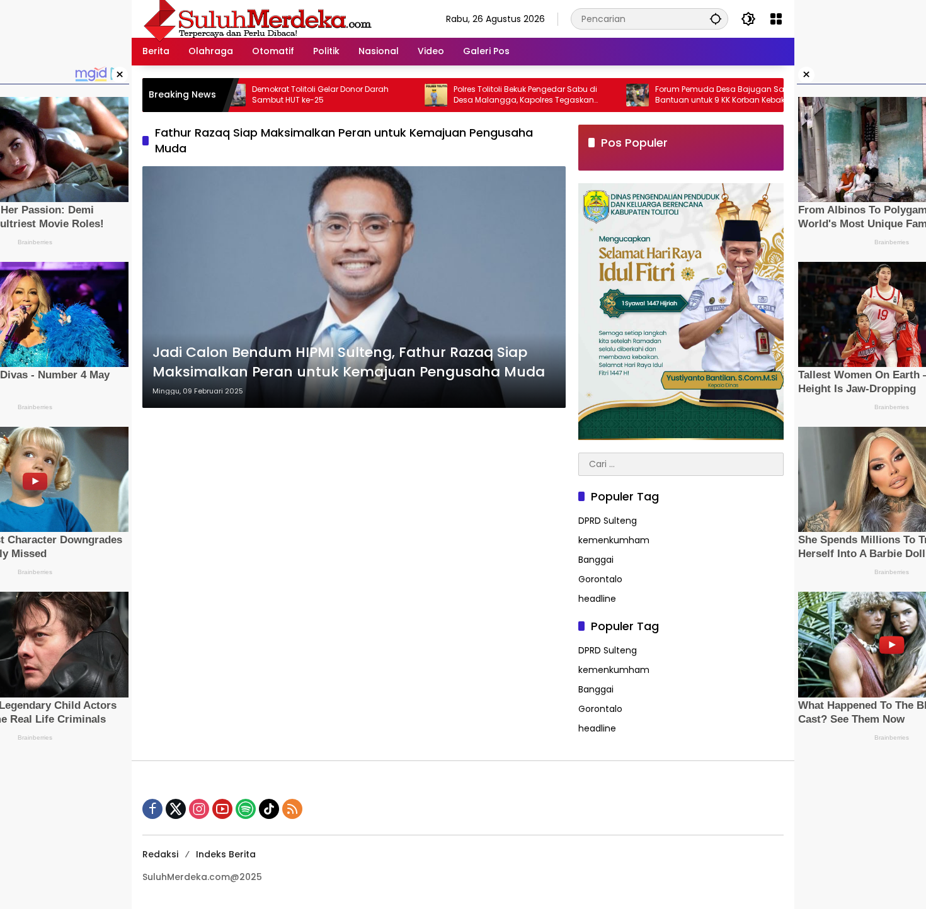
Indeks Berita (226, 854)
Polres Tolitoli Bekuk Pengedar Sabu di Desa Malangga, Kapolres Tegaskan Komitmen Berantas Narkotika (484, 95)
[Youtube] (222, 809)
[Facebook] (152, 809)
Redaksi (160, 854)
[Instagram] (199, 809)
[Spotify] (246, 809)
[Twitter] (176, 809)
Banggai (596, 559)
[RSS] (292, 809)
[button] (715, 18)
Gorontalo (600, 579)
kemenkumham (613, 540)
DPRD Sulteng (607, 520)
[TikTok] (269, 809)
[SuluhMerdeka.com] (257, 18)
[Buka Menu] (776, 18)
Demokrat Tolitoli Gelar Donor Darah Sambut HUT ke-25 (278, 94)
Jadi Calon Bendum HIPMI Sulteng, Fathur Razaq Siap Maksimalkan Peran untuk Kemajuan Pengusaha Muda (348, 362)
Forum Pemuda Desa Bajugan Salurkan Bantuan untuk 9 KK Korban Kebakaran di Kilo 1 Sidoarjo (693, 95)
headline (597, 598)
